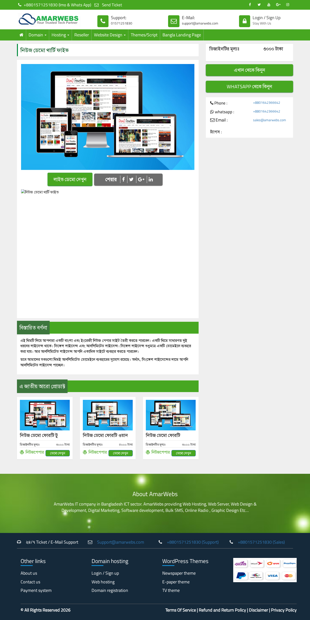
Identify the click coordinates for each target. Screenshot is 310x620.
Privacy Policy (284, 610)
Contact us (30, 582)
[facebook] (250, 5)
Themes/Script (144, 35)
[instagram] (288, 5)
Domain (36, 35)
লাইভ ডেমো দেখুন (70, 179)
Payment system (36, 590)
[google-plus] (278, 5)
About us (29, 573)
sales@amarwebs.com (269, 119)
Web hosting (103, 582)
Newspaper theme (179, 573)
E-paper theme (176, 582)
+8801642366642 (266, 102)
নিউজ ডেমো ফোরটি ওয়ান (105, 435)
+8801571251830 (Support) (193, 542)
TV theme (171, 590)
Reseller (81, 35)
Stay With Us (262, 23)
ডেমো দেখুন (57, 453)
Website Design (108, 35)
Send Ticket (111, 5)
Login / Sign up (105, 573)
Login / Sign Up (266, 17)
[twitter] (259, 5)
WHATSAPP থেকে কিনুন (249, 86)
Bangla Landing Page (182, 35)
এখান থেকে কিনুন (249, 70)
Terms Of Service (180, 610)
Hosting (59, 35)
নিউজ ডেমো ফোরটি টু (39, 435)
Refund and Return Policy (222, 610)
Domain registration (110, 590)
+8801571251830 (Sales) (261, 542)
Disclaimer (258, 610)
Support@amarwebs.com (120, 542)
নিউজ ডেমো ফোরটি (163, 435)
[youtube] (269, 5)
